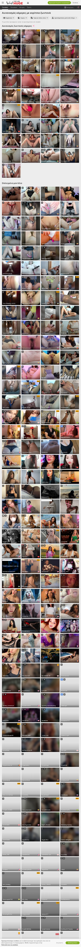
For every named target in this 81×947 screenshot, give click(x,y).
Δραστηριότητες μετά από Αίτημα (65, 18)
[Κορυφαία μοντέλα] (28, 2)
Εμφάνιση (9, 18)
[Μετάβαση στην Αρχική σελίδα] (15, 2)
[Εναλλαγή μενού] (3, 2)
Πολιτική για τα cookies (9, 945)
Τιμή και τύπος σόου (39, 18)
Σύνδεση (75, 2)
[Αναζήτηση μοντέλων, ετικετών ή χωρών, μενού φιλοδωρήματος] (78, 7)
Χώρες (23, 18)
